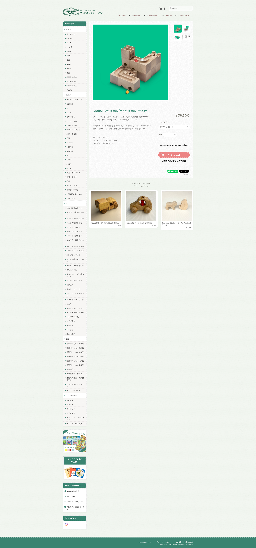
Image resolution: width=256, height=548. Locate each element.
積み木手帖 (71, 334)
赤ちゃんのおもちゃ (74, 99)
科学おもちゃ (72, 185)
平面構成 (70, 147)
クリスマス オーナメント (75, 418)
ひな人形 (70, 400)
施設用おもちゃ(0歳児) (76, 343)
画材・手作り (72, 177)
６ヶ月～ (70, 43)
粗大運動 (70, 104)
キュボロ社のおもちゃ (75, 208)
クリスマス (71, 413)
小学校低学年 (72, 77)
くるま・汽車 (72, 125)
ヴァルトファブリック (75, 299)
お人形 (69, 112)
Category (153, 15)
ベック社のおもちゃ (74, 231)
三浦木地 (70, 325)
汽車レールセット (73, 130)
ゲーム (69, 168)
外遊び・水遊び (73, 190)
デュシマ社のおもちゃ (75, 223)
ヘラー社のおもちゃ (74, 236)
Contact (184, 15)
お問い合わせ (71, 496)
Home (122, 15)
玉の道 (69, 160)
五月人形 (70, 404)
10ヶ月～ (70, 47)
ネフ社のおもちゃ (73, 227)
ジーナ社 (70, 330)
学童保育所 (71, 369)
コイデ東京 (71, 321)
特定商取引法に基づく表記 (75, 508)
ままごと (70, 108)
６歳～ (69, 73)
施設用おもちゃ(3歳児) (76, 356)
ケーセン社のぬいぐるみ (75, 260)
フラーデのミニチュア (75, 251)
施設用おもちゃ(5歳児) (76, 365)
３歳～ (69, 60)
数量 (160, 134)
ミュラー (70, 304)
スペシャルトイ (72, 395)
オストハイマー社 (73, 289)
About (136, 15)
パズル (69, 164)
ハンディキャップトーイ (75, 385)
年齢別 (68, 29)
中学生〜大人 (72, 86)
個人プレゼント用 (73, 390)
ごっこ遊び (71, 198)
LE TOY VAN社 (73, 317)
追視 (68, 138)
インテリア (71, 409)
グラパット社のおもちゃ (75, 213)
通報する (186, 174)
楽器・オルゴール (73, 173)
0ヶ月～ (70, 38)
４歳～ (69, 64)
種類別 (68, 95)
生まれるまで (72, 34)
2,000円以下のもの (74, 194)
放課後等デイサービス (75, 373)
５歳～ (69, 68)
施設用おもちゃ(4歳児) (76, 361)
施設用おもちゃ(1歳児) (76, 348)
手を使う (70, 142)
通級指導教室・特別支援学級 (75, 379)
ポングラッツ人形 (73, 255)
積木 (68, 155)
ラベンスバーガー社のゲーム (75, 275)
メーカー (69, 203)
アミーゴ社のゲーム (74, 280)
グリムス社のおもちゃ (75, 218)
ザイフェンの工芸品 (74, 424)
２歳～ (69, 56)
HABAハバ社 (72, 270)
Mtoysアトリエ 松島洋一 (75, 294)
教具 (68, 181)
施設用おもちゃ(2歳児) (76, 352)
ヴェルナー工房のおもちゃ (75, 241)
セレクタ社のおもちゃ (75, 265)
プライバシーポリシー (75, 502)
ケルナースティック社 (75, 312)
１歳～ (69, 51)
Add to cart (174, 155)
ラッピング (163, 122)
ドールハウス (72, 121)
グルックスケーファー (75, 308)
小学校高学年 (72, 81)
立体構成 (70, 151)
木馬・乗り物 (72, 134)
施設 (67, 339)
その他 (69, 90)
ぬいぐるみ (71, 117)
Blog (169, 15)
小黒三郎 (70, 285)
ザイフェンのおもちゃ (75, 246)
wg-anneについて (73, 491)
